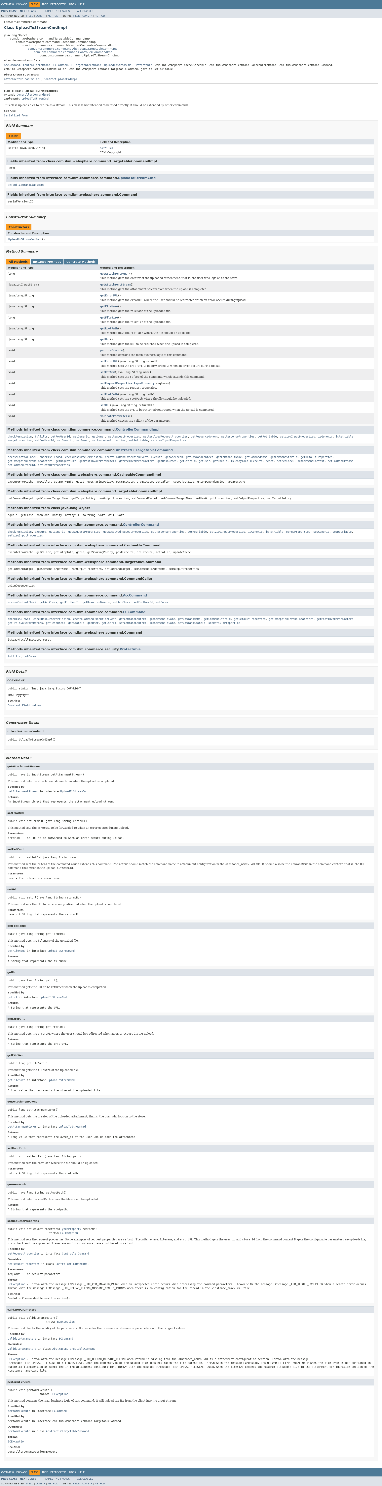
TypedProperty (144, 383)
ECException (69, 1232)
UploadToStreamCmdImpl (25, 239)
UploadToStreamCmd (117, 65)
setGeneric (65, 440)
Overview (7, 4)
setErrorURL (109, 361)
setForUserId (44, 440)
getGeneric (81, 436)
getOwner (98, 436)
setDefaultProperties (54, 465)
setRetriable (138, 440)
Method (53, 16)
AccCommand (12, 65)
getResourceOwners (204, 436)
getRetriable (267, 436)
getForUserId (60, 436)
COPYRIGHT (107, 147)
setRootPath (109, 394)
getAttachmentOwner (114, 273)
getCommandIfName (229, 457)
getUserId (220, 461)
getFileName (109, 306)
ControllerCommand (36, 65)
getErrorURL (109, 295)
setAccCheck (285, 461)
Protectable (143, 65)
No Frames (63, 11)
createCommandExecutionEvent (126, 457)
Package (21, 4)
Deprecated (58, 4)
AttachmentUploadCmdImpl (22, 79)
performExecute (111, 350)
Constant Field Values (24, 705)
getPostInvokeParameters (97, 461)
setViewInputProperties (168, 440)
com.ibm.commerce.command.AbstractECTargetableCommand (73, 48)
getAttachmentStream (115, 284)
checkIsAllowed (51, 457)
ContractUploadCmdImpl (60, 79)
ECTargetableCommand (86, 65)
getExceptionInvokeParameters (30, 461)
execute (156, 457)
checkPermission (20, 436)
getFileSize (109, 317)
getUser (204, 461)
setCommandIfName (340, 461)
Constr (40, 16)
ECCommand (60, 65)
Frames (48, 11)
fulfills (41, 436)
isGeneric (325, 436)
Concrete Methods (81, 261)
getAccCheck (174, 457)
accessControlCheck (22, 457)
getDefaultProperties (316, 457)
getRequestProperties (124, 436)
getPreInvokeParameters (136, 461)
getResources (166, 461)
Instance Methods (47, 261)
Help (81, 4)
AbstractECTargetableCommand (144, 450)
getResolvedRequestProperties (165, 436)
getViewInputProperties (297, 436)
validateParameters (114, 416)
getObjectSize (66, 461)
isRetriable (344, 436)
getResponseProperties (237, 436)
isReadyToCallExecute (246, 461)
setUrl (105, 405)
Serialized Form (16, 115)
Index (72, 4)
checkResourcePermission (83, 457)
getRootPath (109, 328)
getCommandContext (199, 457)
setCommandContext (311, 461)
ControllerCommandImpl (33, 94)
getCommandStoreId (283, 457)
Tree (45, 4)
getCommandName (256, 457)
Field (29, 16)
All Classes (85, 11)
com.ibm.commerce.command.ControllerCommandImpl (73, 52)
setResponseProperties (109, 440)
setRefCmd (107, 372)
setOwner (82, 440)
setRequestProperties (116, 383)
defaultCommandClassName (26, 184)
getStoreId (188, 461)
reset (270, 461)
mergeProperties (20, 440)
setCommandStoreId (21, 465)
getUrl (105, 339)
